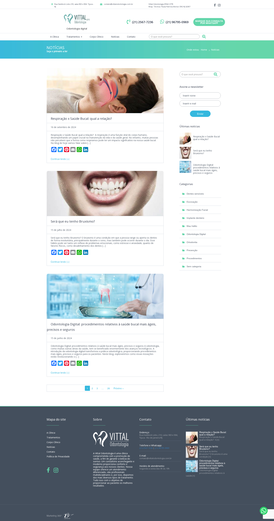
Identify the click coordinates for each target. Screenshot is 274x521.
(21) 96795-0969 (162, 448)
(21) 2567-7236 (146, 448)
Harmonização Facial (197, 210)
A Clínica (54, 36)
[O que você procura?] (204, 36)
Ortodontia (192, 242)
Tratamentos (73, 36)
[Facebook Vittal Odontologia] (215, 5)
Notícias (115, 36)
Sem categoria (194, 266)
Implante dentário (195, 218)
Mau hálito (192, 226)
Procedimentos (194, 258)
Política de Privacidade (58, 456)
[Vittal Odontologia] (76, 18)
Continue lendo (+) (60, 158)
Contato (131, 36)
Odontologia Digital (196, 234)
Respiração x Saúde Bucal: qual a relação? (82, 118)
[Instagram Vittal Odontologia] (219, 5)
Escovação (192, 202)
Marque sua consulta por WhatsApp (209, 22)
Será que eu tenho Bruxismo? (73, 221)
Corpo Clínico (96, 36)
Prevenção (192, 250)
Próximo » (119, 388)
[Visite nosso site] (68, 515)
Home (204, 49)
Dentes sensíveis (195, 193)
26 (108, 388)
